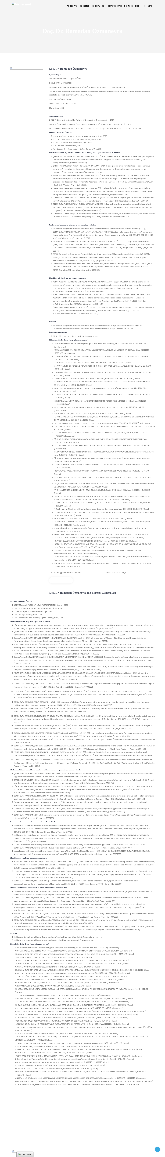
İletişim (148, 6)
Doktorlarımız (131, 6)
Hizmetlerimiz (114, 6)
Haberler (84, 6)
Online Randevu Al (61, 580)
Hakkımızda (98, 6)
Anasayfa (72, 6)
